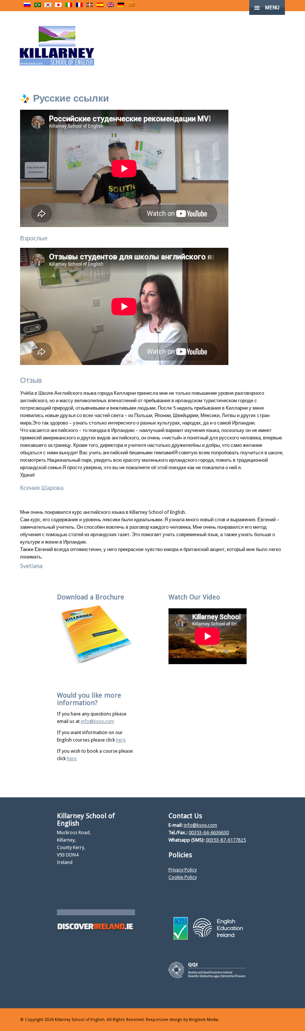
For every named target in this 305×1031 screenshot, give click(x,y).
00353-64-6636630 (209, 832)
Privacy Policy (182, 869)
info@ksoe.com (97, 721)
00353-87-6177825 (226, 840)
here (121, 740)
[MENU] (293, 11)
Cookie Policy (182, 877)
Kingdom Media (203, 1019)
